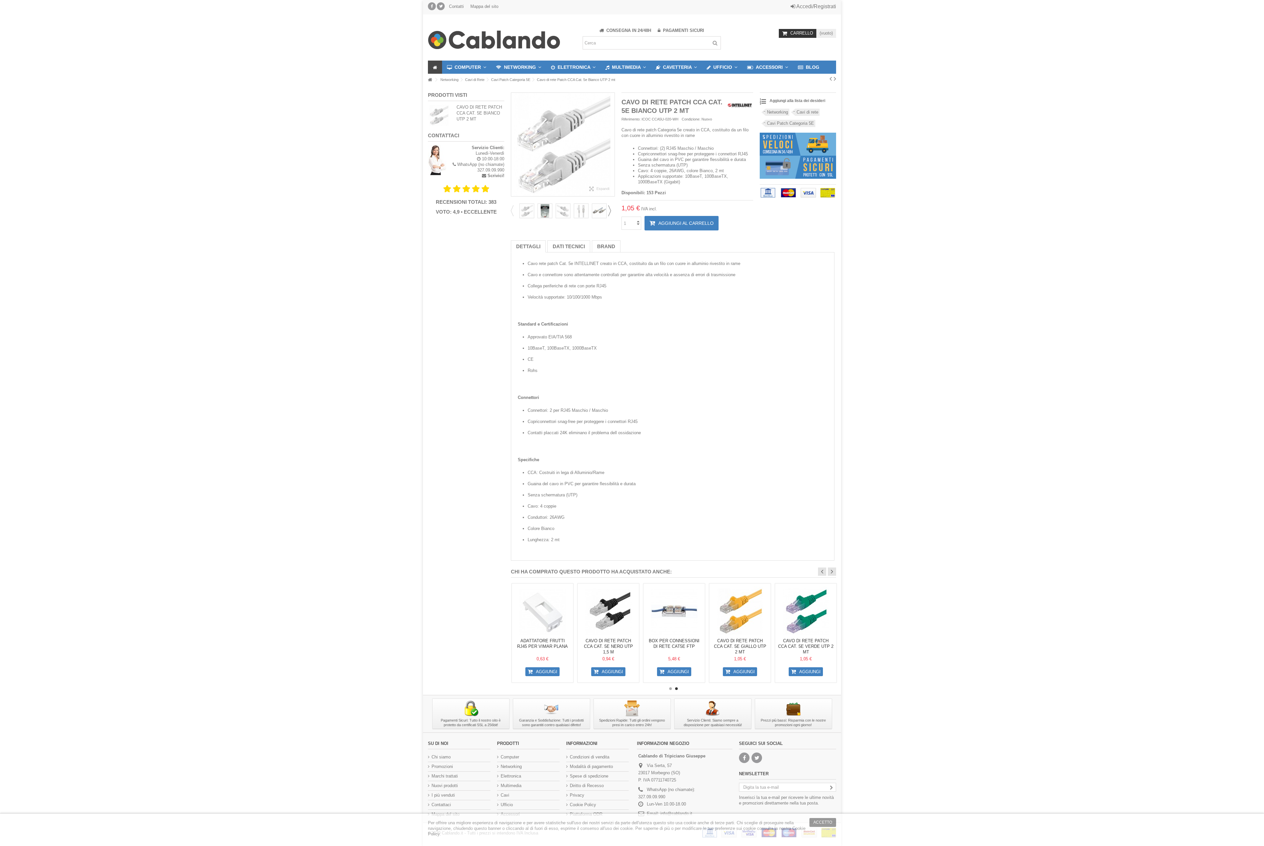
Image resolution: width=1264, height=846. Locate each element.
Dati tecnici (569, 246)
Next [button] (611, 210)
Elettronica (511, 776)
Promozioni (442, 766)
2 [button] (676, 688)
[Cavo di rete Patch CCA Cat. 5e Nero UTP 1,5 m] (674, 611)
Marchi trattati (445, 776)
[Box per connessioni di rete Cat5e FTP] (740, 611)
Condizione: (691, 119)
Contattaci (441, 804)
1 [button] (670, 688)
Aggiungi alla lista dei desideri (797, 100)
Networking (777, 112)
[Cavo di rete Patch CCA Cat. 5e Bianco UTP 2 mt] (545, 211)
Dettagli (528, 246)
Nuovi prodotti (445, 785)
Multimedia (511, 785)
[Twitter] (441, 6)
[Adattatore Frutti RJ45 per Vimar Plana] (608, 611)
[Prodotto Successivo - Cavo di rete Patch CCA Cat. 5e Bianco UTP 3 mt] (835, 79)
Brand (606, 246)
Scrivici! (495, 175)
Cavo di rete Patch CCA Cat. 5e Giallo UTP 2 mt (806, 646)
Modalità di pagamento (591, 766)
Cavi (505, 795)
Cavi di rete (807, 112)
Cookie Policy (583, 804)
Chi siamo (441, 756)
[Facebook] (432, 6)
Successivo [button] (614, 141)
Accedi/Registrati (815, 6)
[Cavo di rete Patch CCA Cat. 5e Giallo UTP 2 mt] (805, 611)
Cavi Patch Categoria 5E (790, 123)
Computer (510, 756)
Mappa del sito (484, 6)
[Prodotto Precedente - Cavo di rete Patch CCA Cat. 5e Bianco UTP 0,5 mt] (831, 79)
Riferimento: (631, 119)
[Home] (435, 67)
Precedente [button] (512, 141)
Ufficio (507, 804)
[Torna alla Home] (430, 80)
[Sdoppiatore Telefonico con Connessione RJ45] (542, 611)
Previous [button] (514, 210)
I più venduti (443, 795)
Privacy (577, 795)
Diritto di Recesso (587, 785)
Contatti (456, 6)
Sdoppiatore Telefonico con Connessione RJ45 (542, 646)
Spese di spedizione (589, 776)
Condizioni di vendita (589, 756)
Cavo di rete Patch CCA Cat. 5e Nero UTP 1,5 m (674, 646)
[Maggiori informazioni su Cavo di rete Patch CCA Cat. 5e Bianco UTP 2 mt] (440, 115)
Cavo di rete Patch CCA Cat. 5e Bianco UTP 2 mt (479, 113)
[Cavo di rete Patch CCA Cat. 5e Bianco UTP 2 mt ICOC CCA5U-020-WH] (527, 211)
